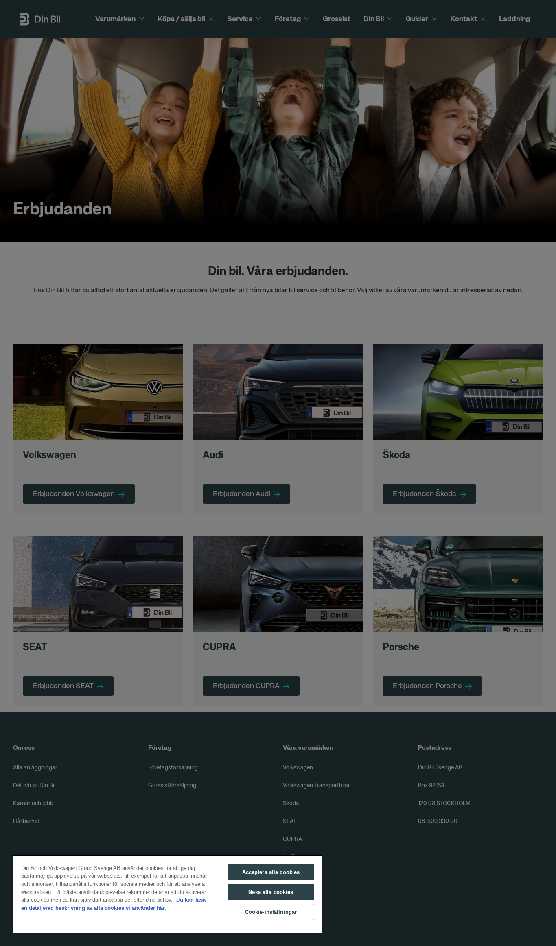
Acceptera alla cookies (271, 872)
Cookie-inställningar (271, 912)
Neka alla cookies (270, 892)
